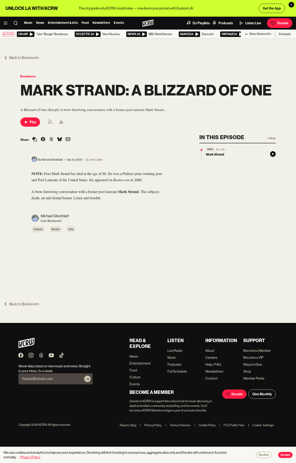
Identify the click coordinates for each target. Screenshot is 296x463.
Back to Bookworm (24, 57)
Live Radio (174, 351)
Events (119, 23)
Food (85, 23)
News (40, 23)
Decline (264, 455)
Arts (71, 229)
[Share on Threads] (51, 139)
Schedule (285, 34)
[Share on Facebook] (43, 139)
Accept (285, 455)
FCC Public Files (231, 425)
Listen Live (253, 23)
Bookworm (28, 76)
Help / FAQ (213, 364)
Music (28, 23)
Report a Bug (128, 425)
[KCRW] (26, 347)
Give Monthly (262, 394)
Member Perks (253, 378)
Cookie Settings (263, 425)
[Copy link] (34, 139)
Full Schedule (177, 371)
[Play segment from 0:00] (201, 150)
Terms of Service (178, 425)
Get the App (272, 8)
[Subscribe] (87, 379)
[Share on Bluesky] (59, 139)
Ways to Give (252, 364)
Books (56, 229)
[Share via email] (68, 139)
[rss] (50, 123)
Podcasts (226, 23)
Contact (211, 378)
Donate (282, 23)
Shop (247, 371)
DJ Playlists (201, 23)
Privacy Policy (151, 425)
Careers (211, 357)
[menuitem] (61, 122)
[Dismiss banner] (291, 4)
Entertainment (140, 363)
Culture (38, 229)
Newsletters (101, 23)
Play (33, 122)
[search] (17, 23)
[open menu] (7, 23)
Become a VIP (253, 357)
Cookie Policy (205, 425)
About (209, 351)
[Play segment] (273, 154)
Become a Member (257, 351)
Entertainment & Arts (63, 23)
